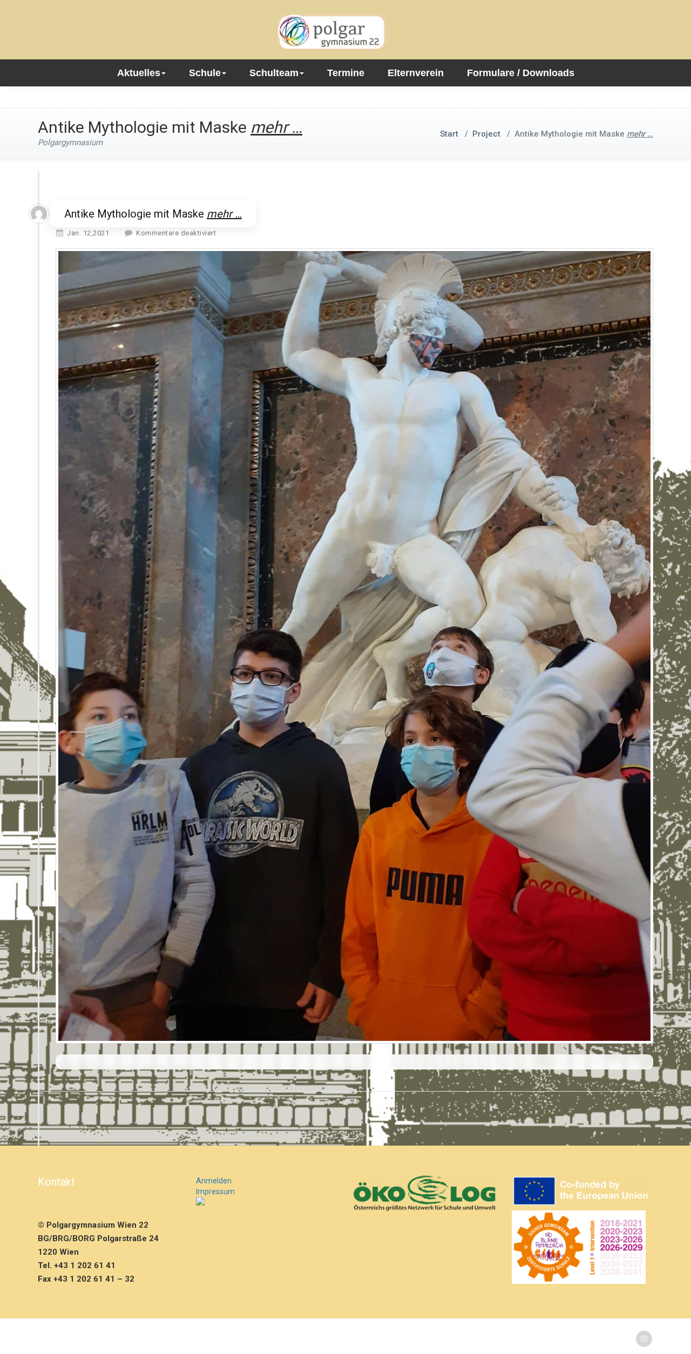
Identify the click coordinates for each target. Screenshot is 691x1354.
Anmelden (214, 1180)
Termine (345, 72)
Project (486, 134)
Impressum (215, 1191)
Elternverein (416, 72)
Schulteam (274, 72)
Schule (205, 72)
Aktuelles (138, 72)
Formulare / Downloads (520, 72)
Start (449, 134)
